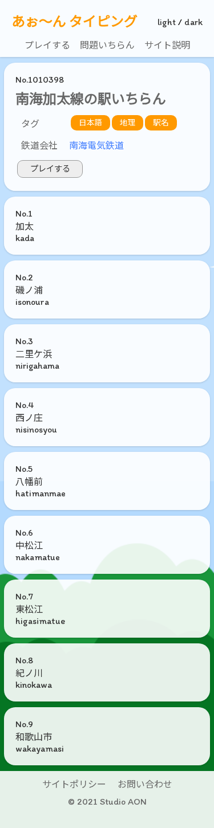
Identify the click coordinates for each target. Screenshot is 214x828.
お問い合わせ (145, 784)
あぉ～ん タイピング (74, 21)
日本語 (91, 122)
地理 (128, 122)
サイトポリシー (74, 784)
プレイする (47, 45)
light (167, 22)
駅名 (161, 122)
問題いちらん (107, 45)
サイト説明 (167, 45)
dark (193, 22)
